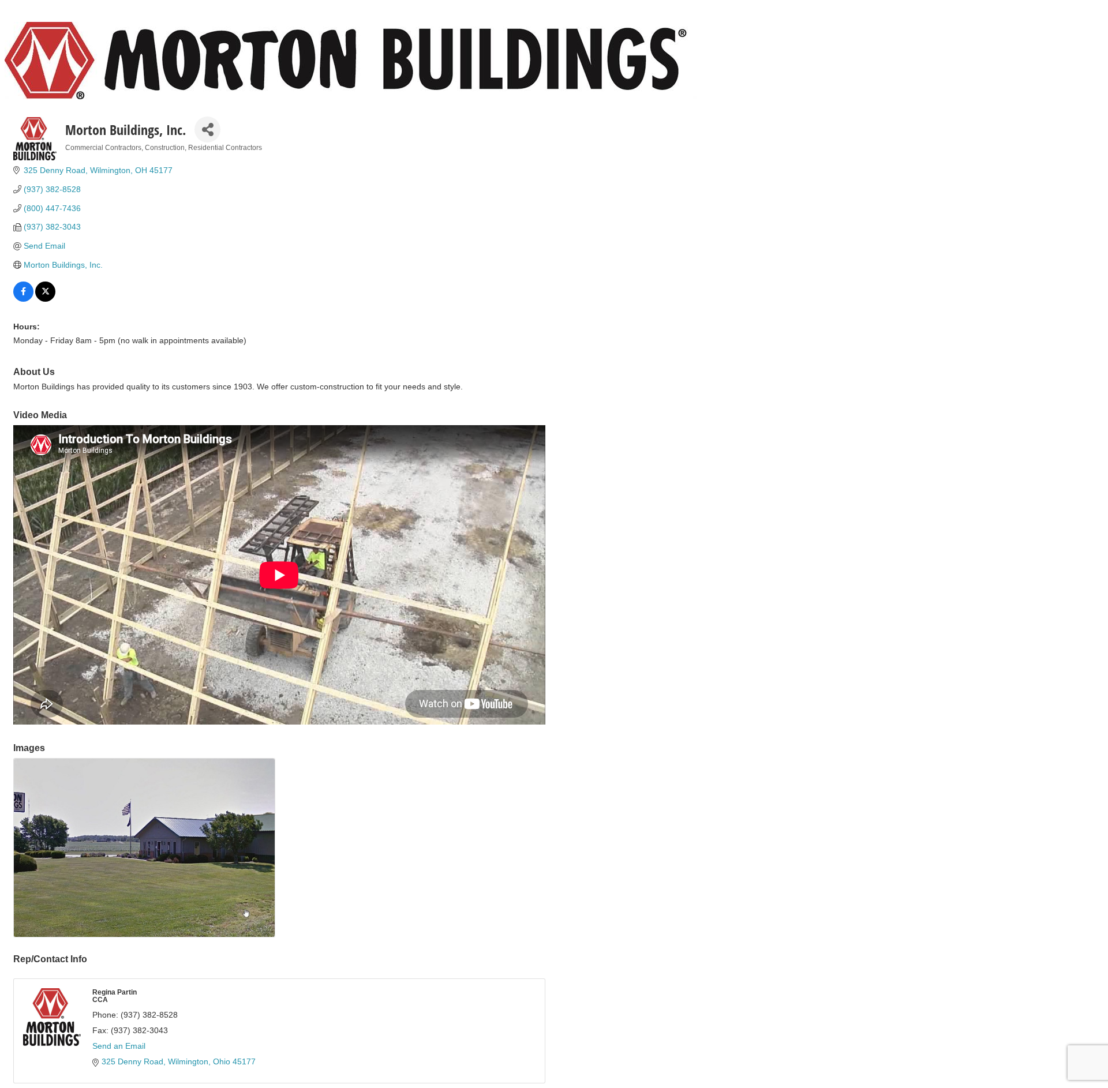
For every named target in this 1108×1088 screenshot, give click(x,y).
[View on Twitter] (45, 298)
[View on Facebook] (23, 298)
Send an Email (118, 1046)
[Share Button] (207, 129)
